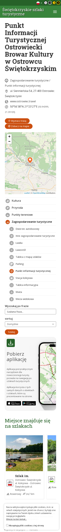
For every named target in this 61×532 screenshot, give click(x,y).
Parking (19, 263)
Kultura (16, 201)
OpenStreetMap (39, 193)
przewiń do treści (25, 3)
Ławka (18, 242)
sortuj (9, 318)
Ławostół (20, 249)
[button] (30, 160)
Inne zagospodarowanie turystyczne (35, 235)
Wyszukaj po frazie (17, 306)
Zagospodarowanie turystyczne (29, 80)
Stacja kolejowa (24, 277)
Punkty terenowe (22, 215)
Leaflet (27, 193)
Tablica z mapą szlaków (28, 256)
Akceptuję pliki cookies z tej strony (26, 525)
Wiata (18, 291)
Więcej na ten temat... (16, 519)
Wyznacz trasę (18, 120)
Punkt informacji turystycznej (23, 85)
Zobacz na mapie (19, 126)
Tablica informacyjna (26, 284)
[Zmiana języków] (39, 3)
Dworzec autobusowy (27, 228)
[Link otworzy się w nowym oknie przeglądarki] (14, 403)
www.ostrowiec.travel (23, 101)
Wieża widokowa (24, 299)
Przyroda (17, 208)
